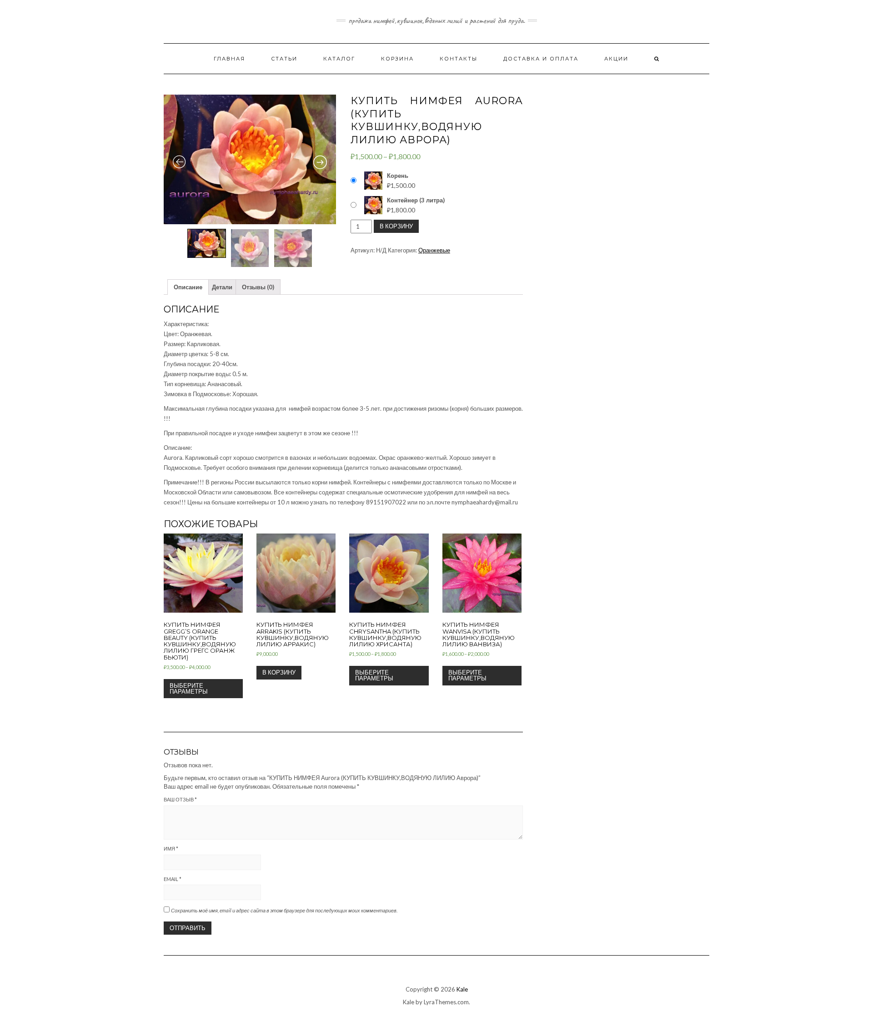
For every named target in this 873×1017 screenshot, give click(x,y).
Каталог (339, 58)
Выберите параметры (189, 688)
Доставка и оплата (540, 58)
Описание (188, 287)
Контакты (458, 58)
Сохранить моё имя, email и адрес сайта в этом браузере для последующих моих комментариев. (284, 910)
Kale (462, 989)
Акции (616, 58)
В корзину (396, 226)
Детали (222, 287)
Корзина (397, 58)
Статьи (284, 58)
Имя (171, 848)
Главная (229, 58)
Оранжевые (434, 250)
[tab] (188, 287)
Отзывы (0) (258, 287)
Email (172, 879)
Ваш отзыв (180, 799)
